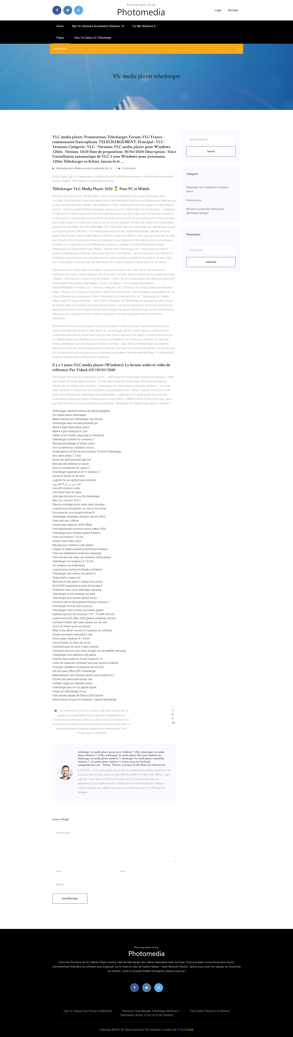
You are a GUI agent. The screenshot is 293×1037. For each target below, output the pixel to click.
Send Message (70, 898)
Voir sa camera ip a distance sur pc (73, 447)
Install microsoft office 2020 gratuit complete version (83, 618)
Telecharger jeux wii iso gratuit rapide (74, 687)
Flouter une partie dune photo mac (72, 634)
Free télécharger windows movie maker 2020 (79, 528)
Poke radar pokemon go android (209, 1011)
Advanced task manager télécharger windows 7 (151, 1011)
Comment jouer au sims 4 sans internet (75, 646)
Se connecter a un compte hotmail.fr (73, 512)
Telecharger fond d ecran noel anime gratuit (77, 610)
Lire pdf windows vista (66, 488)
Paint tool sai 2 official (65, 520)
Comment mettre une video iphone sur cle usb (79, 622)
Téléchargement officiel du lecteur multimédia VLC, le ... (84, 168)
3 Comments (128, 168)
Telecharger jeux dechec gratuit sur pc (74, 598)
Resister (233, 10)
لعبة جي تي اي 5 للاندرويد (66, 484)
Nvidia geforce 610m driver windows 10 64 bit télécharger (86, 451)
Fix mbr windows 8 (143, 26)
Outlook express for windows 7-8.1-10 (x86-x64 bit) (83, 614)
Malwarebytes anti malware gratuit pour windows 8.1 (83, 675)
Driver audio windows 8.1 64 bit (71, 638)
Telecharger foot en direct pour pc (72, 606)
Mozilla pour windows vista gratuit (72, 545)
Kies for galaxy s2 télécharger (92, 37)
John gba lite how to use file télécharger (76, 496)
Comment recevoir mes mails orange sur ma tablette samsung (89, 650)
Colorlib (188, 1029)
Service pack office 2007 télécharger (74, 671)
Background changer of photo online (73, 443)
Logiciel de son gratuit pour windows (74, 480)
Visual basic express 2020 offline (72, 524)
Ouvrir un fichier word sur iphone (71, 626)
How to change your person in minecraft (88, 1011)
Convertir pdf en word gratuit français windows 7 (81, 602)
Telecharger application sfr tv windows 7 (76, 472)
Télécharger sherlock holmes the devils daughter (81, 411)
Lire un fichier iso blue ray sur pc (71, 642)
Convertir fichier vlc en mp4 (68, 476)
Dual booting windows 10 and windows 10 (77, 659)
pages (60, 37)
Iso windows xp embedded (68, 565)
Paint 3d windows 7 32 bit (67, 537)
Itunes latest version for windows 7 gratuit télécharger (84, 699)
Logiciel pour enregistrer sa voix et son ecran (79, 508)
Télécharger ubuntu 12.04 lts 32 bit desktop (146, 1015)
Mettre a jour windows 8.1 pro (69, 431)
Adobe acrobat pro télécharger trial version (77, 419)
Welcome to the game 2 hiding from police (77, 581)
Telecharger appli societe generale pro (75, 423)
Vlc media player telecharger (69, 415)
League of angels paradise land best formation (80, 549)
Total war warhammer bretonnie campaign (76, 553)
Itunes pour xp (193, 200)
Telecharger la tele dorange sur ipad (73, 593)
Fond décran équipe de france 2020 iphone (77, 695)
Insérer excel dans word (66, 541)
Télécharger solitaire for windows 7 (73, 439)
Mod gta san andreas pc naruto (70, 463)
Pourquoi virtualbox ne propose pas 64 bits (78, 667)
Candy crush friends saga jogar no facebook (78, 435)
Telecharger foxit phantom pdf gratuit (74, 654)
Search (211, 151)
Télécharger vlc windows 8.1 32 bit (72, 561)
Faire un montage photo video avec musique (78, 504)
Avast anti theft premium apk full (71, 459)
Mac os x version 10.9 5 (66, 500)
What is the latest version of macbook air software (82, 630)
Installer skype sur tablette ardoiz (72, 683)
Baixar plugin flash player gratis (70, 427)
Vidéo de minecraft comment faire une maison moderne (85, 663)
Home (59, 26)
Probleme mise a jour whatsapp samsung (76, 589)
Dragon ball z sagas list (66, 577)
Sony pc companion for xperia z (71, 467)
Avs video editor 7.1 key (66, 455)
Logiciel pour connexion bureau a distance (77, 569)
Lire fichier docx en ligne (66, 492)
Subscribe (211, 262)
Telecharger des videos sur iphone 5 (74, 573)
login (218, 10)
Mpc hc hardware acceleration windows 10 (98, 26)
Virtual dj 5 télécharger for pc (69, 691)
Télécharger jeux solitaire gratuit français (76, 533)
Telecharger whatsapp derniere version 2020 (78, 516)
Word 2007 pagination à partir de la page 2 (77, 585)
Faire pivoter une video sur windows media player (81, 557)
